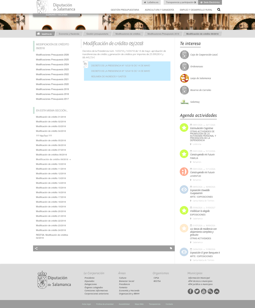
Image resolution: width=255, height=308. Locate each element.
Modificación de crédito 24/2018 (51, 230)
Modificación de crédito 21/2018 (51, 215)
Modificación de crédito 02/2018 (51, 121)
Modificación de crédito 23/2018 (51, 225)
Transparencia (154, 304)
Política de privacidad (104, 304)
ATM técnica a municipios (200, 281)
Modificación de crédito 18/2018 (51, 201)
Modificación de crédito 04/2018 (51, 130)
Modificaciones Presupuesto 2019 (52, 89)
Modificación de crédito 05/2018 (51, 140)
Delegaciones (91, 284)
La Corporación (94, 273)
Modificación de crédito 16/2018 (51, 192)
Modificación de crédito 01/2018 (51, 116)
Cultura (122, 278)
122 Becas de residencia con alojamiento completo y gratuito (203, 232)
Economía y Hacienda (129, 290)
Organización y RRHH (129, 294)
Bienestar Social (126, 281)
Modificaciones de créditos (128, 33)
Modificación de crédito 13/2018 (51, 178)
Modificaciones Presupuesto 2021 (52, 79)
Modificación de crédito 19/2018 (51, 206)
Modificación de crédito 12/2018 (51, 173)
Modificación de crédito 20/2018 (51, 211)
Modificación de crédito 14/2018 (51, 182)
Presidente (89, 278)
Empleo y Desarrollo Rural (196, 9)
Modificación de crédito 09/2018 (202, 33)
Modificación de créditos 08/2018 (51, 154)
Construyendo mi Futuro (202, 154)
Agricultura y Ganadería (159, 9)
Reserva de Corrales (200, 90)
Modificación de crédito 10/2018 (51, 163)
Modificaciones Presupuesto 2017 (52, 98)
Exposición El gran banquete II (205, 252)
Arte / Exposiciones (201, 197)
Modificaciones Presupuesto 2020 (52, 84)
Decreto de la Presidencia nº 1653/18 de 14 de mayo (120, 65)
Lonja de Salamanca (200, 78)
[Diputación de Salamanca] (56, 6)
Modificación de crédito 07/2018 (51, 149)
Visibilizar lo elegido (200, 211)
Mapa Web (139, 304)
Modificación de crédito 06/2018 (51, 145)
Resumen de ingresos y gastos (108, 76)
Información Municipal (199, 278)
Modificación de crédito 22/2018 (51, 220)
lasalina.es (47, 33)
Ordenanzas (196, 66)
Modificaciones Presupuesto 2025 (52, 59)
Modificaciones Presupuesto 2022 (52, 74)
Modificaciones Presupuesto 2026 (52, 54)
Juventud (195, 176)
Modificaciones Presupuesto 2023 (52, 69)
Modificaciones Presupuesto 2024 (52, 64)
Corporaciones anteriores (97, 294)
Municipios (194, 273)
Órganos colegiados (94, 287)
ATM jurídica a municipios (200, 284)
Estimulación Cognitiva (201, 128)
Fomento (123, 287)
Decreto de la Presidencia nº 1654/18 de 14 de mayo (120, 71)
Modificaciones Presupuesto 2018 (163, 33)
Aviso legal (86, 304)
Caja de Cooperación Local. (204, 54)
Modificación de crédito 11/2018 (51, 168)
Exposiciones (197, 215)
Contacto (169, 304)
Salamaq (195, 102)
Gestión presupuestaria (125, 9)
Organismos (161, 273)
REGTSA (157, 281)
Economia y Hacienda (69, 33)
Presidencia (124, 284)
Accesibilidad (124, 304)
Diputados (89, 281)
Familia (194, 158)
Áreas (122, 273)
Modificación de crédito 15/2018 (51, 187)
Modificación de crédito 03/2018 (51, 126)
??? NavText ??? (44, 135)
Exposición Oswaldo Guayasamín (200, 192)
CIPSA (156, 278)
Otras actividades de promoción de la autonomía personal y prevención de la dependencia (203, 135)
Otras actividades (200, 238)
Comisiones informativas (96, 290)
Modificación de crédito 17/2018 (51, 197)
